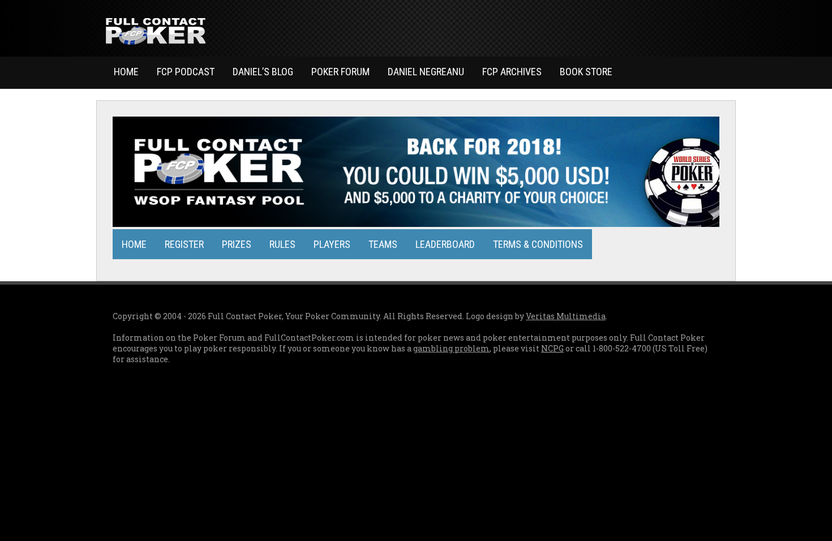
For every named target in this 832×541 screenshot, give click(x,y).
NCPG (552, 348)
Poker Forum (340, 72)
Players (332, 244)
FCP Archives (512, 72)
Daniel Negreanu (426, 72)
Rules (282, 244)
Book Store (586, 72)
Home (126, 72)
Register (184, 244)
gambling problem (451, 348)
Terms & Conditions (538, 244)
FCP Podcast (186, 72)
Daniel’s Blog (263, 72)
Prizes (236, 244)
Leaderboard (445, 244)
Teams (382, 244)
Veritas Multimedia (566, 316)
